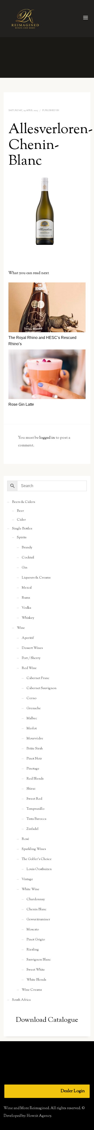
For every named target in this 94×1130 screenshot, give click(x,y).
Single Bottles (22, 528)
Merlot (32, 728)
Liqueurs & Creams (36, 577)
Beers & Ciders (23, 502)
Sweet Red (34, 799)
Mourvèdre (35, 738)
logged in (47, 438)
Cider (21, 519)
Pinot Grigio (36, 939)
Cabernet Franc (38, 678)
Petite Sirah (35, 748)
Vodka (26, 608)
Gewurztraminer (38, 919)
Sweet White (36, 969)
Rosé (25, 839)
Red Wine (29, 668)
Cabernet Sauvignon (41, 688)
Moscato (33, 929)
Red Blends (35, 778)
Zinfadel (33, 829)
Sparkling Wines (34, 849)
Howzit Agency (39, 1116)
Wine (21, 628)
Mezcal (27, 587)
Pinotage (33, 768)
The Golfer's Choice (37, 859)
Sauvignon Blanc (39, 959)
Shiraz (31, 789)
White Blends (36, 980)
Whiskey (28, 618)
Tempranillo (35, 809)
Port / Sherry (31, 658)
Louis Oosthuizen (39, 869)
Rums (26, 598)
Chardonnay (36, 899)
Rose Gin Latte (21, 404)
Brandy (27, 547)
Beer (20, 511)
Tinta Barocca (36, 819)
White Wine (30, 889)
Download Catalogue (47, 1020)
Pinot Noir (34, 758)
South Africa (21, 1000)
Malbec (32, 718)
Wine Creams (32, 990)
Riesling (33, 949)
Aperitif (28, 638)
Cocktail (28, 557)
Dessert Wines (32, 648)
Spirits (21, 537)
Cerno (31, 698)
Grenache (34, 708)
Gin (24, 567)
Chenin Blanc (37, 909)
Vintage (27, 879)
